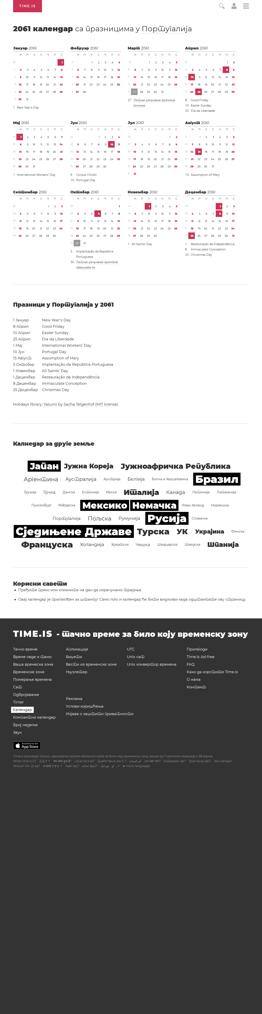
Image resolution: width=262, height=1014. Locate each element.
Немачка (154, 505)
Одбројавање (26, 694)
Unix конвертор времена (151, 664)
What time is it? (24, 761)
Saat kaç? (72, 766)
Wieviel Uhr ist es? (26, 766)
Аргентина (41, 479)
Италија (141, 492)
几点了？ (45, 761)
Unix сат (136, 657)
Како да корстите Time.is (212, 672)
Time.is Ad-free (201, 657)
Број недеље (25, 725)
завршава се (85, 267)
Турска (153, 531)
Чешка (143, 544)
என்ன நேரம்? (90, 766)
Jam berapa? (223, 761)
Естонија (90, 492)
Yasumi (50, 404)
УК (182, 531)
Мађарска (66, 505)
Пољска (99, 518)
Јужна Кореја (88, 466)
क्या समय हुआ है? (62, 761)
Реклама (74, 699)
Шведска (192, 544)
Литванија (226, 492)
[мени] (246, 6)
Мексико (104, 505)
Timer (18, 702)
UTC (130, 649)
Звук (17, 732)
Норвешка (220, 505)
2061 (33, 48)
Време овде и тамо (32, 657)
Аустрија (112, 479)
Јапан (44, 466)
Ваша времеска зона (33, 664)
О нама (194, 679)
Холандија (92, 544)
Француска (47, 545)
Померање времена (32, 679)
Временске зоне (28, 672)
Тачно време (25, 649)
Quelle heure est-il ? (112, 761)
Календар (22, 710)
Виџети (74, 657)
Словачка (200, 518)
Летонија (201, 492)
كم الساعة (135, 761)
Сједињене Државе (74, 531)
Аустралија (80, 479)
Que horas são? (200, 761)
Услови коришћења (85, 706)
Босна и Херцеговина (170, 479)
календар (102, 28)
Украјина (209, 531)
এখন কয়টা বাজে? (152, 761)
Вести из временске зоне (91, 664)
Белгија (136, 479)
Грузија (30, 492)
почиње (139, 105)
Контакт (196, 687)
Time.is (27, 6)
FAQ (190, 664)
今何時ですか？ (53, 766)
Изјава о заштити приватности (99, 714)
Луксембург (41, 505)
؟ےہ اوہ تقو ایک (110, 766)
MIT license (106, 404)
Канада (175, 492)
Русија (166, 518)
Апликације (77, 649)
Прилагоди (197, 649)
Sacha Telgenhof (79, 404)
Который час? (175, 761)
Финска (237, 531)
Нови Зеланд (193, 505)
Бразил (216, 479)
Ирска (111, 492)
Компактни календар (34, 717)
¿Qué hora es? (84, 761)
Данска (69, 492)
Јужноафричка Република (175, 466)
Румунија (129, 518)
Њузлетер (76, 672)
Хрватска (120, 544)
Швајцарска (167, 544)
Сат (17, 687)
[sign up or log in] (234, 8)
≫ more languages (136, 766)
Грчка (49, 492)
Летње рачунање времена (154, 100)
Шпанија (223, 545)
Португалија (167, 28)
